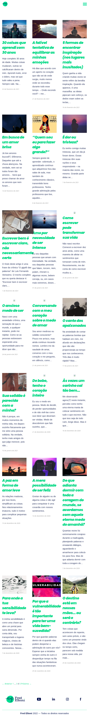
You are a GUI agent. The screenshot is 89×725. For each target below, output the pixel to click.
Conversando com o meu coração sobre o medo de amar (44, 315)
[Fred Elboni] (5, 4)
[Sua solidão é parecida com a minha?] (14, 389)
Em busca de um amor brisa (13, 142)
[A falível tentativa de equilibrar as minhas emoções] (44, 36)
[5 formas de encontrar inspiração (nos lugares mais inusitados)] (75, 36)
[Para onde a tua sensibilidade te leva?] (14, 592)
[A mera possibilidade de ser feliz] (44, 474)
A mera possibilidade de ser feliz (44, 485)
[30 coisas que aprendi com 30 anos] (14, 36)
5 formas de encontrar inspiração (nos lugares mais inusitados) (74, 55)
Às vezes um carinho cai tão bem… (74, 385)
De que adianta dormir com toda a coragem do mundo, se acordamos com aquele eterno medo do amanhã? (74, 502)
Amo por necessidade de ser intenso (43, 240)
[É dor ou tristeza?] (75, 131)
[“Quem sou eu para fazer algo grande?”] (44, 131)
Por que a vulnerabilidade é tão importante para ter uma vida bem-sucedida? (46, 616)
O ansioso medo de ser (12, 308)
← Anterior (7, 683)
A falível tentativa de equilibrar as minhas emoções (43, 52)
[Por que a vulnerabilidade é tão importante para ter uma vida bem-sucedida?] (46, 595)
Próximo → (26, 683)
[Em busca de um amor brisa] (14, 131)
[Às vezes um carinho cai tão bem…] (75, 374)
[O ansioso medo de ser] (14, 299)
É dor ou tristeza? (70, 140)
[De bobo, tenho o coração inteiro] (44, 374)
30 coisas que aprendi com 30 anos (14, 47)
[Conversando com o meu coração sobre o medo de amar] (44, 299)
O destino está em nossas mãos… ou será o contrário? (72, 610)
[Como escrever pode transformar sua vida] (75, 212)
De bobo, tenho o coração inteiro (40, 388)
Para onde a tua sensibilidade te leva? (14, 605)
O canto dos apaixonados (74, 323)
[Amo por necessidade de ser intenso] (44, 227)
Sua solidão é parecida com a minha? (13, 403)
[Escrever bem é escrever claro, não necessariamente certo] (18, 232)
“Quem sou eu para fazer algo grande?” (43, 144)
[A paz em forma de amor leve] (14, 474)
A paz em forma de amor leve (11, 485)
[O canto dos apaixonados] (75, 314)
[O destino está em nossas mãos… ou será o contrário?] (75, 592)
